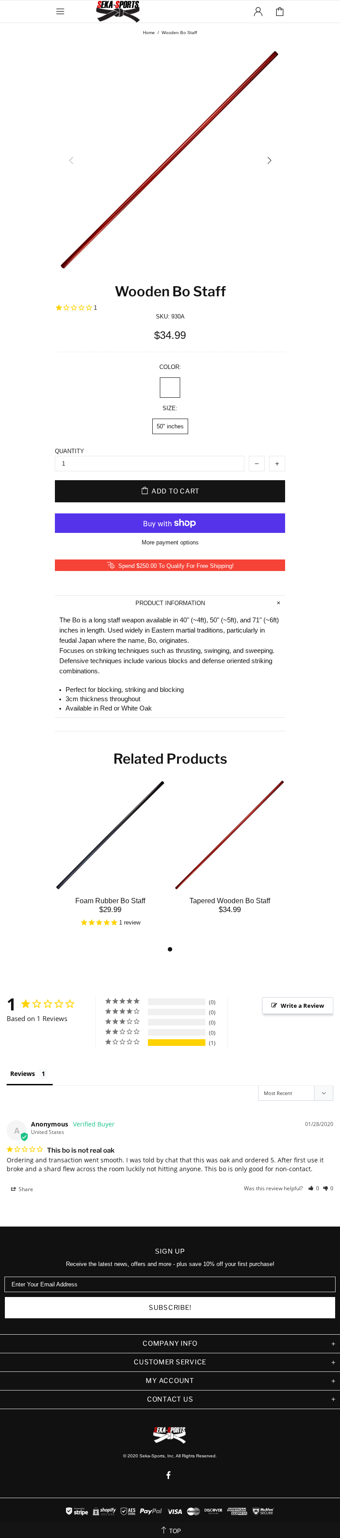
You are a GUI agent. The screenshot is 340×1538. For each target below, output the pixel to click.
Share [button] (25, 1189)
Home (149, 32)
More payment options (170, 542)
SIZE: (170, 408)
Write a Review (302, 1006)
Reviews (22, 1073)
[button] (314, 1188)
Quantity (69, 451)
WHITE (170, 387)
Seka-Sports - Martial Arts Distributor (118, 11)
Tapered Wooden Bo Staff (229, 901)
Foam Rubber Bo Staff (110, 901)
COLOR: (170, 367)
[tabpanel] (110, 862)
